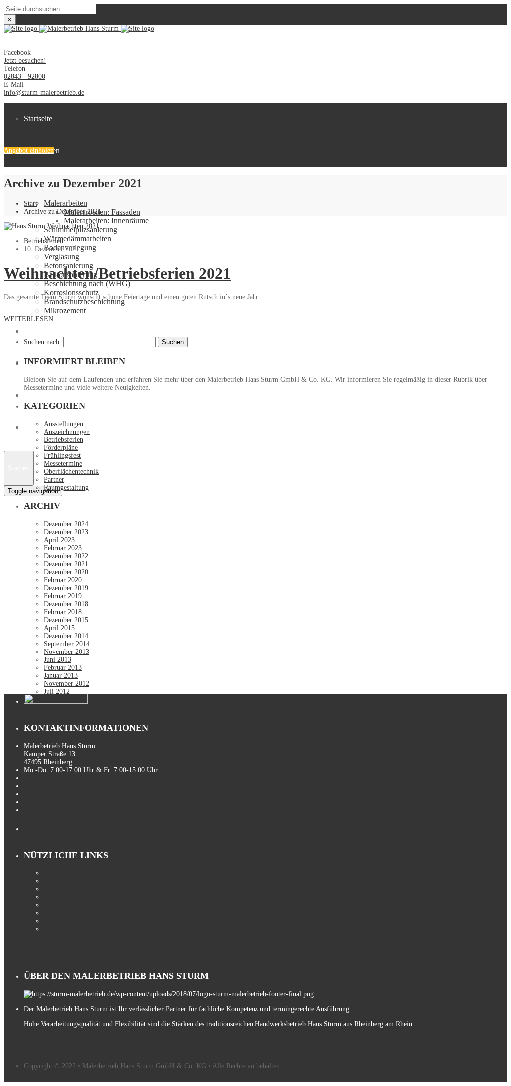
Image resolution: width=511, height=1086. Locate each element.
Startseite (38, 118)
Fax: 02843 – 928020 (54, 786)
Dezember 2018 (66, 604)
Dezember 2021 (66, 564)
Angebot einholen (29, 150)
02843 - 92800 (24, 76)
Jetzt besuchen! (25, 60)
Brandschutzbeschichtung (84, 301)
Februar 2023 (63, 548)
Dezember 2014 (66, 636)
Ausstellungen (63, 424)
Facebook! (38, 802)
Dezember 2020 (66, 572)
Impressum (59, 929)
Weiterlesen (28, 319)
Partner (54, 479)
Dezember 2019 (66, 588)
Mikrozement (65, 310)
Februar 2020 (63, 580)
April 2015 (59, 628)
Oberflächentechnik (71, 471)
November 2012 (66, 683)
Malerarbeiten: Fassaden (102, 212)
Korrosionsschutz (71, 292)
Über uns (38, 331)
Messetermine (63, 463)
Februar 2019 (63, 596)
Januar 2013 (61, 675)
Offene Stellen (46, 395)
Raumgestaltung (66, 487)
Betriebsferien (43, 241)
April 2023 (59, 540)
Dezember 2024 (66, 524)
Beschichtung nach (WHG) (87, 283)
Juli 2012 (57, 691)
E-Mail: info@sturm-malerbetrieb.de (76, 794)
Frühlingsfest (62, 455)
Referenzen (59, 881)
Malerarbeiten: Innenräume (106, 221)
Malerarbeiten (65, 203)
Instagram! (39, 810)
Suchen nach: (42, 342)
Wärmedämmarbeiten (77, 238)
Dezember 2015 (66, 620)
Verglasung (61, 256)
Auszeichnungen (67, 431)
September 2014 (67, 644)
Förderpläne (61, 447)
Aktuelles (57, 889)
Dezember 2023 (66, 532)
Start (30, 203)
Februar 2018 (63, 612)
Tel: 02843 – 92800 (51, 778)
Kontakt (55, 905)
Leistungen (59, 873)
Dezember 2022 (66, 556)
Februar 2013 (63, 667)
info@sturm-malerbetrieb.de (44, 92)
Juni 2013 (57, 659)
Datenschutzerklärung (74, 921)
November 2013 (66, 651)
